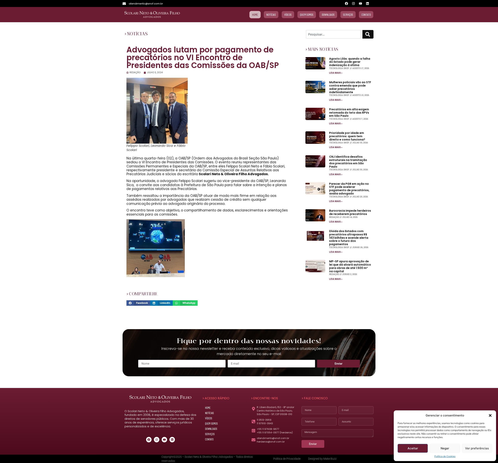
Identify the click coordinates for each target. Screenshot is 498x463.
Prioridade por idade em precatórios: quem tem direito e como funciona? (347, 136)
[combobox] (333, 34)
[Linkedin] (367, 3)
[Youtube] (360, 3)
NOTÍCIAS (137, 33)
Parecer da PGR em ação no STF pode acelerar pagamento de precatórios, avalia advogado (349, 188)
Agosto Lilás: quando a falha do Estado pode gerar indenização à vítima (349, 62)
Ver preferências (477, 448)
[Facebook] (346, 3)
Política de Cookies (444, 456)
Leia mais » (335, 73)
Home (207, 407)
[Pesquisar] (368, 34)
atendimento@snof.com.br (146, 3)
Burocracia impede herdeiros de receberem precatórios (350, 212)
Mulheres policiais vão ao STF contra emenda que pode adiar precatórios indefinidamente (350, 87)
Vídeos (208, 418)
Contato (209, 439)
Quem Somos (211, 423)
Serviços (210, 434)
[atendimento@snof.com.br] (124, 3)
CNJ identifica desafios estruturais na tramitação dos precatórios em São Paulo (348, 161)
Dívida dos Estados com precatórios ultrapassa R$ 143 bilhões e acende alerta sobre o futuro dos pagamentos (348, 237)
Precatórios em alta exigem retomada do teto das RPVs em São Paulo (349, 112)
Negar (445, 448)
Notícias (209, 413)
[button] (490, 415)
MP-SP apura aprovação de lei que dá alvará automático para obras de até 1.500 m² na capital (350, 266)
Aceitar (413, 448)
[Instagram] (353, 3)
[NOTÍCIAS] (125, 34)
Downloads (211, 428)
